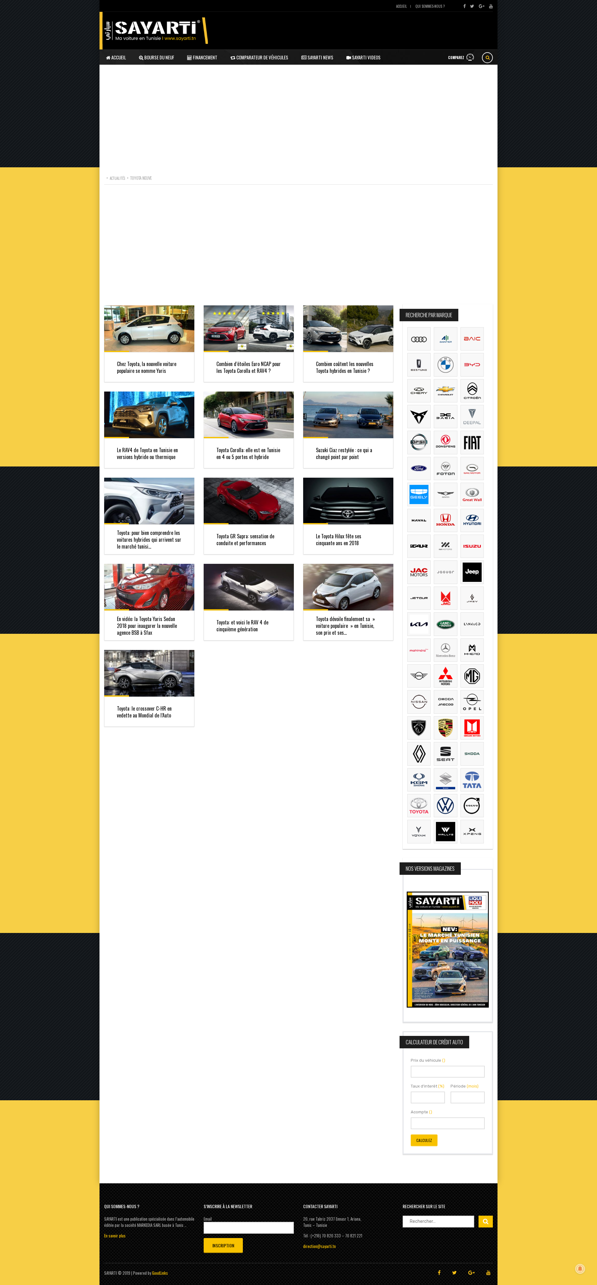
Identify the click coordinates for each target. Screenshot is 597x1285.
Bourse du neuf (158, 57)
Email (208, 1219)
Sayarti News (320, 57)
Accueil (401, 6)
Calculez (424, 1140)
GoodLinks (160, 1273)
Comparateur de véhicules (261, 57)
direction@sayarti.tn (319, 1246)
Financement (204, 57)
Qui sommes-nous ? (430, 6)
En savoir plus (115, 1235)
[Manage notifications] (580, 1269)
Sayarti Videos (366, 57)
